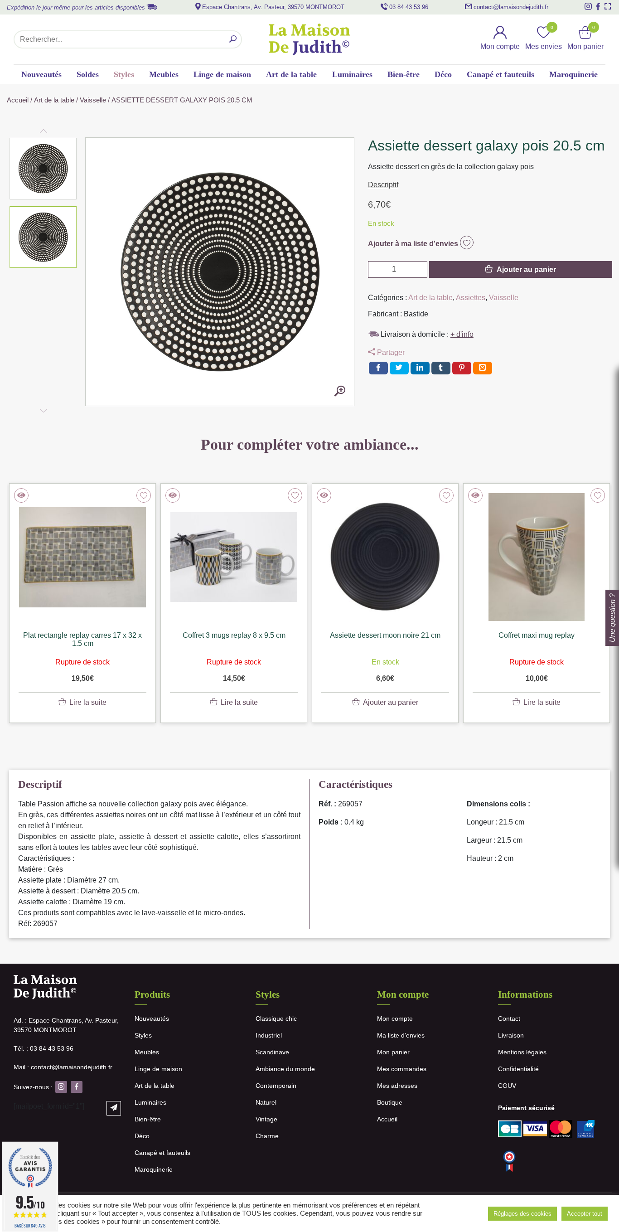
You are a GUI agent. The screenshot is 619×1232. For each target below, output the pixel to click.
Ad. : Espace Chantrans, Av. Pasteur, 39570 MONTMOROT (66, 1025)
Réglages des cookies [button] (522, 1213)
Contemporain (276, 1085)
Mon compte (395, 1018)
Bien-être (403, 74)
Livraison (511, 1035)
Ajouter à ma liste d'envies (414, 243)
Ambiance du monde (285, 1068)
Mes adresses (397, 1085)
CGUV (507, 1085)
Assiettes (470, 297)
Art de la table (291, 74)
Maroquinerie (573, 74)
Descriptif (383, 185)
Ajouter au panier (526, 269)
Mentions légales (522, 1052)
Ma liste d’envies (401, 1035)
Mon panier (393, 1052)
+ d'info (462, 334)
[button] (43, 168)
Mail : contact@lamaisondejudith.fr (63, 1067)
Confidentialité (518, 1068)
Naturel (266, 1102)
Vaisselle (93, 100)
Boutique (389, 1102)
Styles (124, 74)
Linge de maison (222, 74)
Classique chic (276, 1018)
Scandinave (272, 1052)
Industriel (269, 1035)
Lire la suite (87, 702)
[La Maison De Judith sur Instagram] (588, 6)
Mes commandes (401, 1068)
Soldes (88, 74)
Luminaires (352, 74)
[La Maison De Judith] (309, 39)
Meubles (164, 74)
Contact (509, 1018)
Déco (443, 74)
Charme (267, 1136)
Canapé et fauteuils (500, 74)
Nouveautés (41, 74)
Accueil (18, 100)
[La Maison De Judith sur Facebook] (598, 6)
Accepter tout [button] (584, 1213)
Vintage (266, 1119)
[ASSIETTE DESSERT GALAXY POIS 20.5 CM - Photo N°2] (339, 391)
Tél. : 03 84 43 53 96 (43, 1048)
